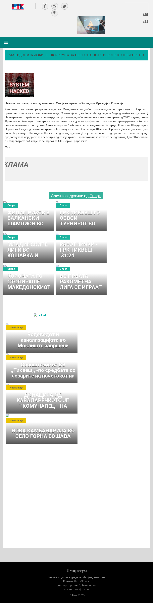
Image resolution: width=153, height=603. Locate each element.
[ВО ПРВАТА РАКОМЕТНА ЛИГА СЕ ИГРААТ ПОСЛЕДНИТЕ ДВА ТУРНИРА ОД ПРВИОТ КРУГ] (81, 280)
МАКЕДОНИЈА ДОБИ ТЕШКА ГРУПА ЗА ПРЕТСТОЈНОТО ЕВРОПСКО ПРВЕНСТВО (76, 55)
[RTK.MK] (18, 6)
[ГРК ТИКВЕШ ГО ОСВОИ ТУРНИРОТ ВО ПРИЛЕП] (81, 216)
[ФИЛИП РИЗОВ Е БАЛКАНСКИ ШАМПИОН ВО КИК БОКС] (28, 216)
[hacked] (40, 315)
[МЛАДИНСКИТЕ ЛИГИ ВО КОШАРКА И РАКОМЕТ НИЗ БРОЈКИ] (28, 248)
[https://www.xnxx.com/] (91, 25)
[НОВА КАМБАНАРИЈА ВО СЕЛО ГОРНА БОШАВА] (42, 429)
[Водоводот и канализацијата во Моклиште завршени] (42, 338)
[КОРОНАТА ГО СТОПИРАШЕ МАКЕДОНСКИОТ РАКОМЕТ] (28, 280)
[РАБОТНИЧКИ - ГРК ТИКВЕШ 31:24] (81, 248)
